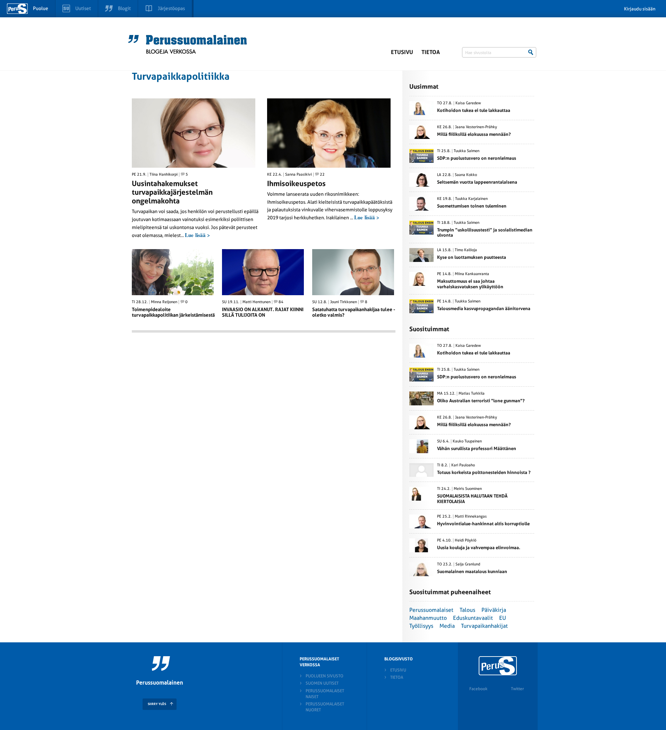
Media (447, 626)
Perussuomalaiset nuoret (325, 707)
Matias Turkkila (472, 394)
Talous (467, 610)
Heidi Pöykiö (465, 540)
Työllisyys (421, 626)
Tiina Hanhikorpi (164, 175)
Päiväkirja (493, 610)
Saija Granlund (467, 564)
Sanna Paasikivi (298, 175)
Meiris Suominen (468, 489)
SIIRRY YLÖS (157, 704)
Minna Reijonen (164, 302)
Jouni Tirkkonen (343, 302)
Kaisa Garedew (468, 103)
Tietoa (430, 52)
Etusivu (402, 52)
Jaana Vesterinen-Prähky (476, 127)
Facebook (478, 688)
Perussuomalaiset (431, 610)
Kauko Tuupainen (467, 441)
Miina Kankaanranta (472, 274)
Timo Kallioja (466, 250)
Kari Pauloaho (463, 465)
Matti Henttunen (256, 302)
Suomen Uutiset (322, 683)
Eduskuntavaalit (473, 618)
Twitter (517, 688)
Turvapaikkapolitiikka (181, 76)
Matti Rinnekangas (471, 516)
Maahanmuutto (428, 618)
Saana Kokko (466, 175)
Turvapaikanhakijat (484, 626)
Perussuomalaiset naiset (325, 693)
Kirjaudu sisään (640, 8)
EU (502, 618)
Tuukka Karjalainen (471, 199)
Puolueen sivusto (324, 676)
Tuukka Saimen (466, 151)
